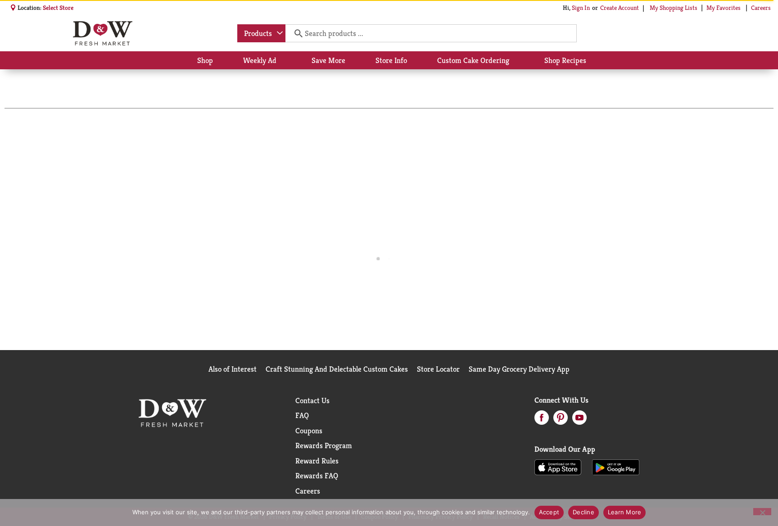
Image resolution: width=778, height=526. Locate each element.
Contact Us (312, 400)
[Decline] (762, 511)
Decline (583, 512)
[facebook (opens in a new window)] (541, 420)
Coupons (308, 431)
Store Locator (438, 369)
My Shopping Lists (673, 8)
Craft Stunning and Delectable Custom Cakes (337, 369)
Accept (549, 512)
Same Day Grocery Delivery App (519, 369)
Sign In (581, 8)
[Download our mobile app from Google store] (615, 467)
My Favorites (723, 8)
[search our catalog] (295, 33)
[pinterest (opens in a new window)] (560, 420)
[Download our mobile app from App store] (558, 467)
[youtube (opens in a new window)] (579, 420)
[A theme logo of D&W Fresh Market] (102, 33)
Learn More (625, 512)
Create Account (619, 8)
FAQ (302, 415)
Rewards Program (323, 445)
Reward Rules (317, 461)
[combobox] (261, 33)
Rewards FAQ (316, 476)
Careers (761, 8)
